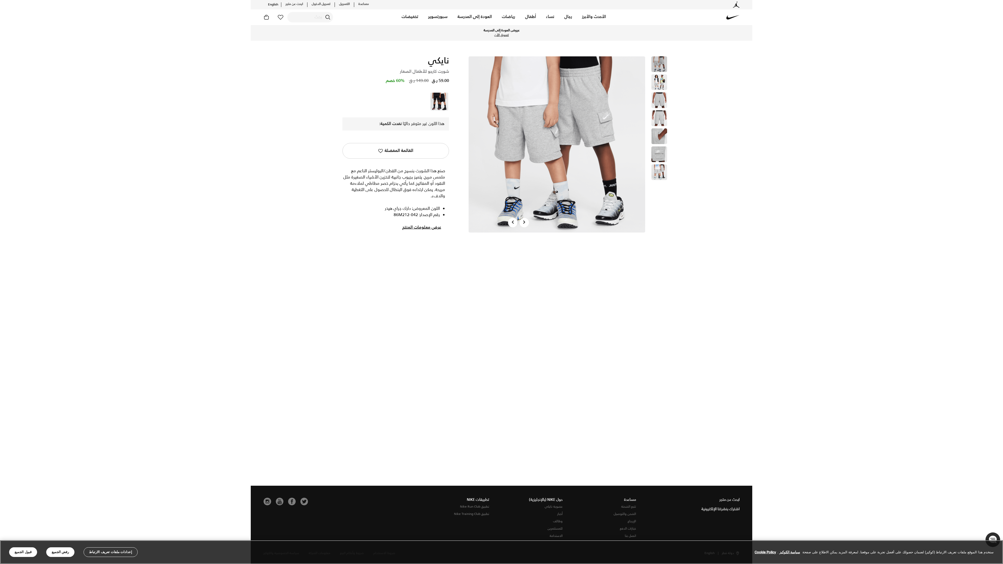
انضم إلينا (274, 33)
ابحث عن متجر (294, 4)
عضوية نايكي (554, 506)
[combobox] (310, 17)
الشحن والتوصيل (625, 514)
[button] (594, 17)
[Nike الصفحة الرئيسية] (733, 17)
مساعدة (363, 4)
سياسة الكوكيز (789, 552)
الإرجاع (632, 521)
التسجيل (344, 4)
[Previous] (512, 222)
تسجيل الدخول (321, 4)
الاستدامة (556, 535)
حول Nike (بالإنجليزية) (546, 499)
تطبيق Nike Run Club (474, 506)
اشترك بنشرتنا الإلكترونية (720, 509)
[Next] (524, 222)
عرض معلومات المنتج (421, 227)
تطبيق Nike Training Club (471, 514)
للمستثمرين (555, 528)
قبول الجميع (23, 551)
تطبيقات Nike (478, 499)
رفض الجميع (60, 551)
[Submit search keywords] (328, 17)
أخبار (560, 514)
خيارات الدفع (628, 528)
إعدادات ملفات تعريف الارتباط (110, 551)
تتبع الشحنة (628, 506)
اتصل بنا (630, 535)
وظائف (558, 521)
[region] (501, 552)
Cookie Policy (765, 552)
